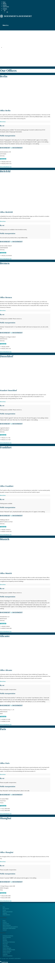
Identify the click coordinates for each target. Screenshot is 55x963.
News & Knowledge (8, 911)
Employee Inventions (8, 935)
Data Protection (7, 925)
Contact (5, 5)
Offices (4, 3)
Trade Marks (6, 946)
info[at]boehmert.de (5, 166)
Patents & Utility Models (9, 949)
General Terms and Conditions (10, 926)
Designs (5, 939)
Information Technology (9, 942)
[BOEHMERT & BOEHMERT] (16, 17)
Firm (4, 907)
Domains (5, 940)
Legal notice (6, 6)
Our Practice (6, 908)
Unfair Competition (7, 956)
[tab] (25, 122)
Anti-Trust (5, 943)
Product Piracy (6, 952)
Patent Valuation (7, 948)
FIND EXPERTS (6, 914)
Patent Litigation (7, 951)
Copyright (5, 954)
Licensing (5, 945)
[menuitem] (26, 2)
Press (4, 2)
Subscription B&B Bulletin (9, 928)
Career (4, 910)
